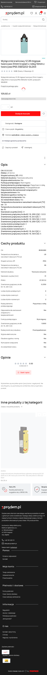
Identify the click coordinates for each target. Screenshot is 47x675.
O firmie (5, 635)
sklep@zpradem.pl (40, 7)
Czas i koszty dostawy (10, 594)
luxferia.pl (13, 547)
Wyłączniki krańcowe (39, 26)
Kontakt (5, 559)
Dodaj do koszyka (22, 113)
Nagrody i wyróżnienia (10, 638)
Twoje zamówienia (9, 572)
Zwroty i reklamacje (9, 613)
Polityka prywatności (9, 616)
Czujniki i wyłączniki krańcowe (22, 26)
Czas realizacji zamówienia (11, 597)
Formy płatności (8, 591)
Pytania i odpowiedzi (9, 556)
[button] (43, 19)
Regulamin (6, 610)
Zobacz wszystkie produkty (10, 407)
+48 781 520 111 (8, 7)
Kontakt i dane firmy (9, 632)
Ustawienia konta (8, 575)
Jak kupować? (7, 619)
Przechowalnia (7, 578)
